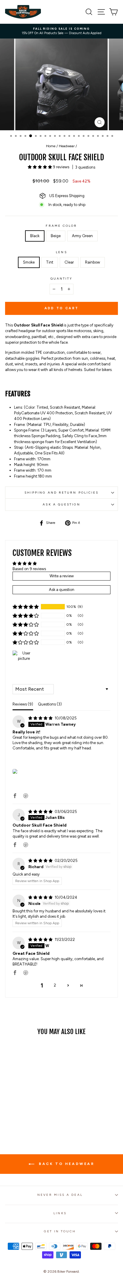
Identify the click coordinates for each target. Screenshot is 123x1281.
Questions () (50, 704)
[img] (40, 718)
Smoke (29, 262)
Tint (49, 262)
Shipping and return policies (61, 492)
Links (59, 1213)
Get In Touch (60, 1231)
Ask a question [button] (61, 589)
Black (34, 236)
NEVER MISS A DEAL (60, 1195)
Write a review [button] (62, 576)
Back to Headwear (65, 1164)
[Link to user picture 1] (15, 771)
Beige (56, 236)
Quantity (61, 278)
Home (51, 146)
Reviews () (23, 704)
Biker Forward (68, 1271)
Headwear (67, 146)
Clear (69, 262)
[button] (40, 167)
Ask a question (61, 504)
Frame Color (61, 226)
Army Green (82, 236)
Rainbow (92, 262)
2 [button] (55, 985)
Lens (61, 252)
